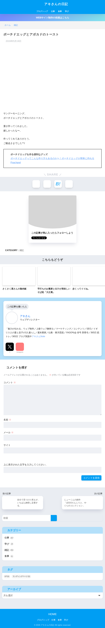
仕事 (53, 11)
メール (9, 432)
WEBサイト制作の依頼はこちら (52, 17)
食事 (60, 11)
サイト (7, 445)
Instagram (20, 352)
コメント (10, 382)
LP (7, 576)
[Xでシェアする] (36, 184)
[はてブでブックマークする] (58, 184)
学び (67, 11)
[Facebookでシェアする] (47, 184)
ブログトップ (42, 11)
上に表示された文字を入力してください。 (26, 464)
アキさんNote (38, 336)
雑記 (22, 250)
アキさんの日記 (55, 4)
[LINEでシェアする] (69, 184)
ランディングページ (21, 576)
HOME (52, 614)
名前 (7, 419)
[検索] (54, 518)
